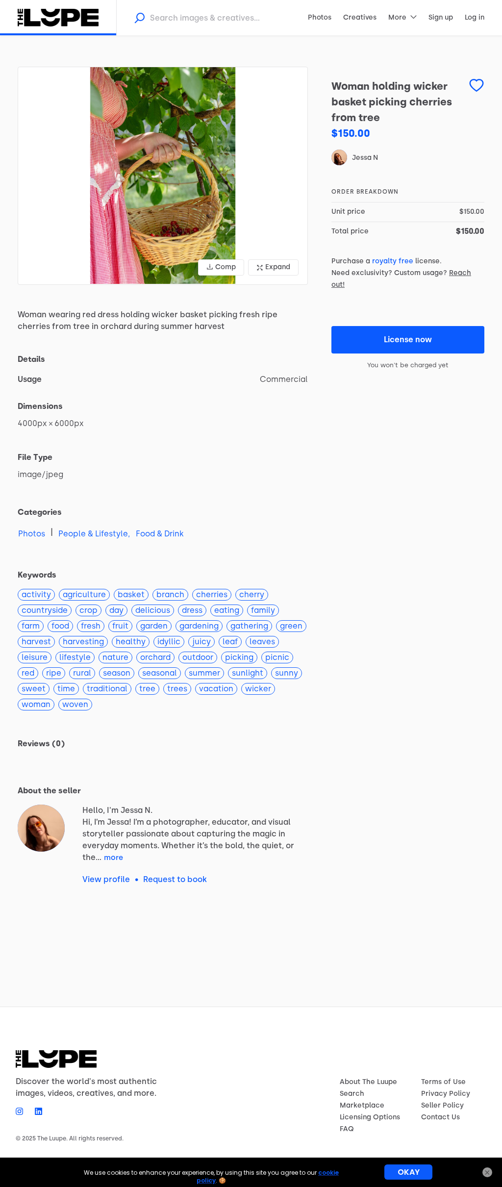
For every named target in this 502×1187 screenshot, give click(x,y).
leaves (262, 641)
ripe (53, 673)
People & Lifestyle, (94, 533)
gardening (199, 626)
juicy (201, 641)
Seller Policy (442, 1105)
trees (177, 688)
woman (36, 704)
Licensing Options (370, 1117)
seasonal (159, 673)
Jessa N (365, 157)
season (116, 673)
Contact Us (440, 1117)
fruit (120, 626)
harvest (36, 641)
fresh (90, 626)
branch (170, 594)
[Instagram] (22, 1111)
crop (88, 610)
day (116, 610)
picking (239, 657)
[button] (162, 175)
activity (36, 594)
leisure (35, 657)
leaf (230, 641)
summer (204, 673)
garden (154, 626)
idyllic (168, 641)
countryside (45, 610)
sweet (34, 688)
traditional (107, 688)
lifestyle (75, 657)
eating (226, 610)
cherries (211, 594)
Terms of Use (443, 1082)
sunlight (247, 673)
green (291, 626)
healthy (131, 641)
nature (115, 657)
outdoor (197, 657)
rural (82, 673)
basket (131, 594)
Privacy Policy (445, 1093)
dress (192, 610)
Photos (31, 533)
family (263, 610)
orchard (155, 657)
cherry (251, 594)
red (28, 673)
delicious (152, 610)
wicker (258, 688)
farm (31, 626)
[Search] (139, 17)
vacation (216, 688)
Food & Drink (160, 533)
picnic (277, 657)
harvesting (83, 641)
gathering (249, 626)
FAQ (347, 1129)
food (60, 626)
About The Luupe (368, 1082)
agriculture (84, 594)
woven (75, 704)
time (66, 688)
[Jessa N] (41, 828)
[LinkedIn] (35, 1111)
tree (147, 688)
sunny (286, 673)
